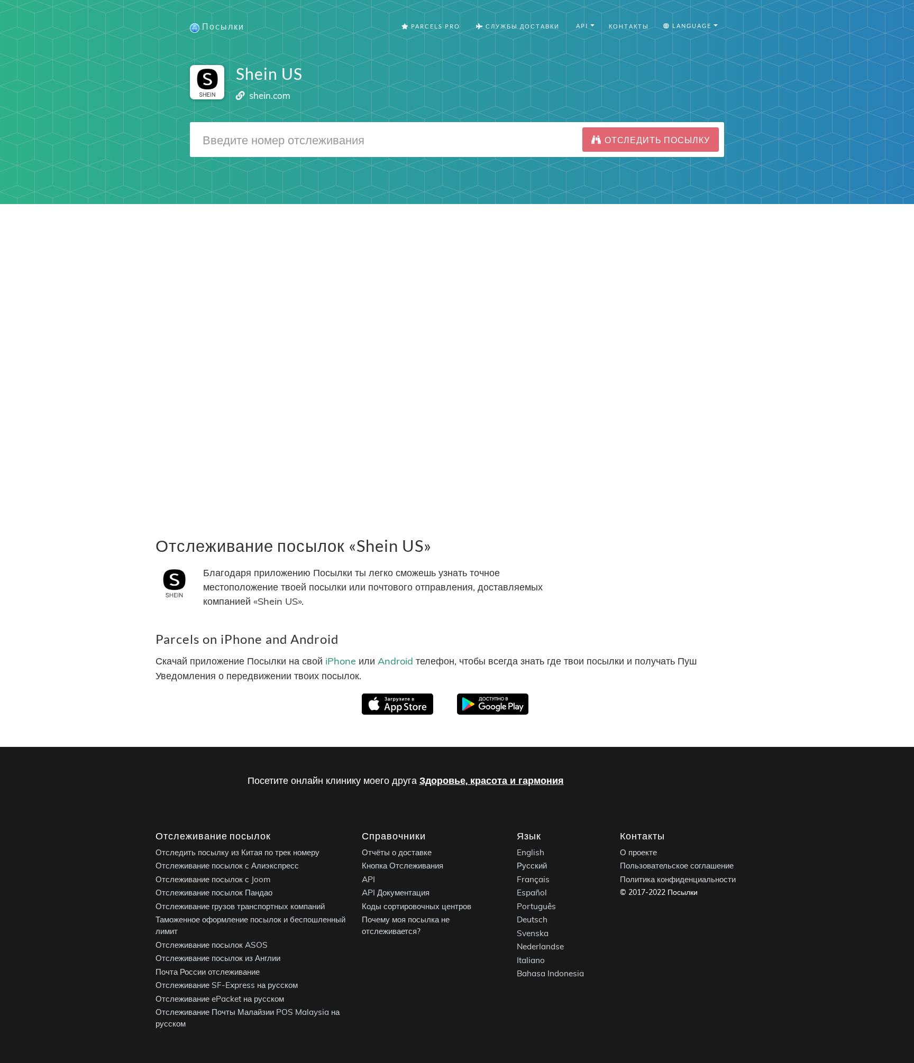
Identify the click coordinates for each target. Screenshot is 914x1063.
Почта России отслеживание (208, 971)
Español (532, 893)
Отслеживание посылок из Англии (218, 958)
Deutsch (532, 919)
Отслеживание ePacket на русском (220, 998)
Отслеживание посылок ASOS (212, 944)
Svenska (533, 933)
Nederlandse (540, 946)
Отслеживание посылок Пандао (214, 893)
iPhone (340, 661)
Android (395, 661)
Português (536, 906)
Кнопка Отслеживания (402, 866)
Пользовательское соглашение (677, 866)
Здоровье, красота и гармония (491, 780)
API (368, 879)
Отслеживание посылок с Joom (213, 879)
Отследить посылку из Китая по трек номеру (237, 852)
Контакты (629, 26)
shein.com (269, 95)
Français (533, 879)
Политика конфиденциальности (678, 879)
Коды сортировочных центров (416, 906)
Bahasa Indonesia (550, 973)
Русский (532, 866)
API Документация (395, 893)
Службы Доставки (521, 26)
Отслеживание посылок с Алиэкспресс (227, 866)
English (530, 852)
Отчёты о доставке (397, 852)
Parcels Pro (434, 26)
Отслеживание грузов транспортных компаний (240, 906)
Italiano (531, 960)
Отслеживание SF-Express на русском (227, 985)
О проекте (638, 852)
